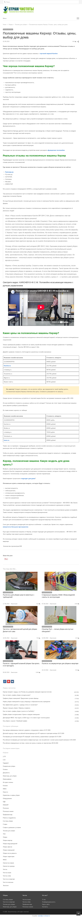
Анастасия (14, 604)
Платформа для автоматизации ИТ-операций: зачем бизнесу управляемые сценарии (28, 736)
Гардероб (5, 763)
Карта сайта (46, 904)
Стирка (5, 824)
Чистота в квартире (9, 879)
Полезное (6, 808)
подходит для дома (28, 478)
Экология (5, 885)
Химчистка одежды (9, 866)
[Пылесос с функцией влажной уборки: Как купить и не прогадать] (22, 641)
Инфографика (7, 779)
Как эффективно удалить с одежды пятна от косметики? (20, 705)
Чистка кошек (7, 872)
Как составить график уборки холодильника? (16, 695)
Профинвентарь (7, 814)
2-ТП (4, 756)
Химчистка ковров (8, 863)
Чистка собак (7, 876)
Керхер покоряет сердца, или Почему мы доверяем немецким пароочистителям (27, 692)
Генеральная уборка (9, 766)
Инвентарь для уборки (9, 776)
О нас (44, 899)
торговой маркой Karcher (49, 53)
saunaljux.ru (41, 915)
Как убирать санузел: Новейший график (15, 721)
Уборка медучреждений (10, 843)
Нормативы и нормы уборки (11, 795)
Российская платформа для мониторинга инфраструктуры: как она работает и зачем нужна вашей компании (36, 740)
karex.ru (6, 440)
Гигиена (5, 769)
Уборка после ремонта (9, 853)
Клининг (5, 785)
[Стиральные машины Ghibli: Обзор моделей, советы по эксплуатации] (60, 573)
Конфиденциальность (48, 902)
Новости (5, 792)
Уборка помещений (8, 850)
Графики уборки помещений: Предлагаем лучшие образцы (20, 698)
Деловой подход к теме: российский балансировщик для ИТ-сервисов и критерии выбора (30, 733)
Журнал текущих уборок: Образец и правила (16, 708)
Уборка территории (8, 856)
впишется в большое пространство (15, 527)
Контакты (45, 907)
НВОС (5, 789)
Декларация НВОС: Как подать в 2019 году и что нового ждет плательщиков (26, 717)
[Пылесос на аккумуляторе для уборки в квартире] (60, 641)
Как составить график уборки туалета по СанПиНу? (18, 711)
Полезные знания (8, 811)
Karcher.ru (7, 365)
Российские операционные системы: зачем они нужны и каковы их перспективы (27, 743)
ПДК (4, 801)
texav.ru (47, 915)
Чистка (5, 869)
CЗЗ (4, 760)
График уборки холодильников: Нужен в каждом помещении (21, 714)
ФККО (4, 859)
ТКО (4, 834)
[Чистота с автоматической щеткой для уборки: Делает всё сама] (22, 607)
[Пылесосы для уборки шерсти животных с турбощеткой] (22, 573)
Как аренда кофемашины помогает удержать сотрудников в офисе (23, 730)
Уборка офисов (7, 847)
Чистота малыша (8, 882)
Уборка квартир (7, 840)
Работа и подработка (9, 818)
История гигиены (8, 782)
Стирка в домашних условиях (12, 827)
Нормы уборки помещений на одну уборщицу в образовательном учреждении (26, 701)
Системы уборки (8, 821)
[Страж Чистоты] (41, 9)
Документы (6, 772)
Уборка (5, 837)
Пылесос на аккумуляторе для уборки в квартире (60, 663)
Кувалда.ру (9, 172)
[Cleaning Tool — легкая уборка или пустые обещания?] (60, 607)
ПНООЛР (5, 805)
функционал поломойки (56, 150)
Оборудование (7, 798)
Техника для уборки (8, 29)
